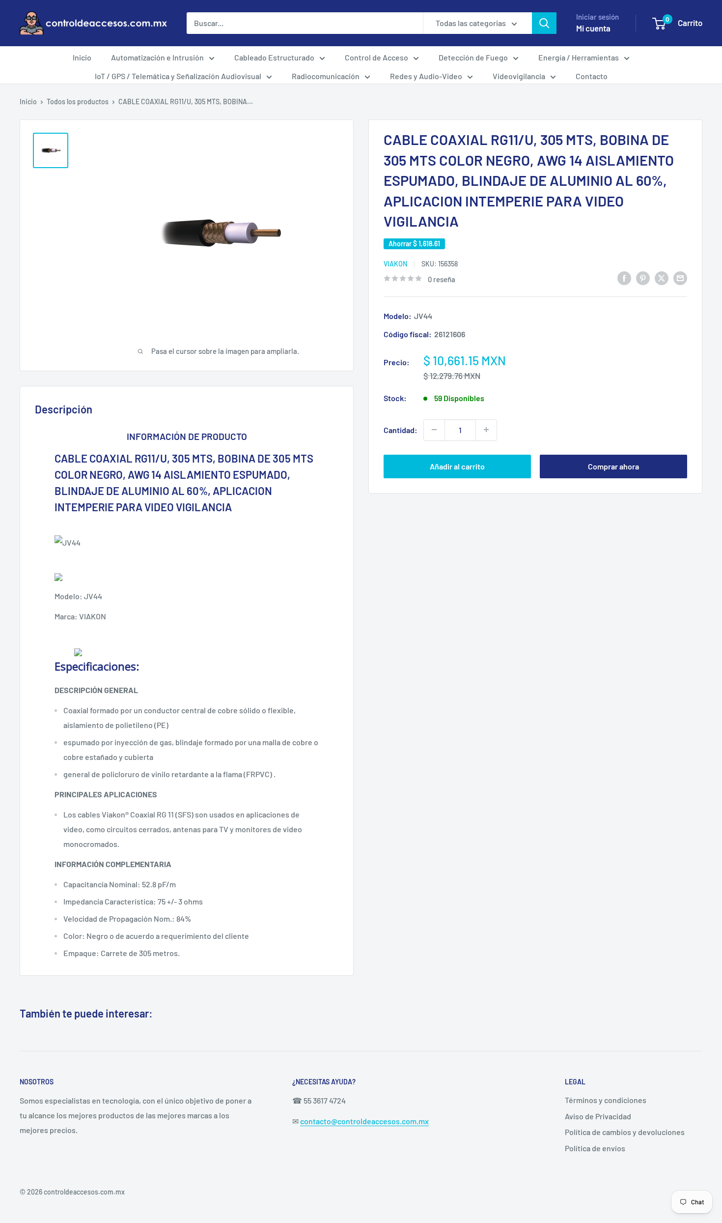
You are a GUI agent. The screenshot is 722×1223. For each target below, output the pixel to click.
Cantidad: (400, 429)
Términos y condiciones (605, 1100)
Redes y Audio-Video (426, 76)
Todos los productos (78, 101)
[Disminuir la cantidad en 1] (434, 429)
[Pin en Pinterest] (643, 277)
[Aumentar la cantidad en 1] (486, 429)
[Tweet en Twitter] (661, 277)
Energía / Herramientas (578, 57)
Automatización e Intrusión (157, 57)
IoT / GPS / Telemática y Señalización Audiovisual (178, 76)
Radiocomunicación (326, 76)
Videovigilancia (519, 76)
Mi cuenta (593, 28)
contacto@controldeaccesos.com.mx (364, 1121)
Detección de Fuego (473, 57)
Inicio (82, 57)
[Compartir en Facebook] (624, 277)
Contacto (592, 76)
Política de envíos (595, 1148)
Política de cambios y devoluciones (625, 1131)
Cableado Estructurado (274, 57)
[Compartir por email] (680, 277)
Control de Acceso (376, 57)
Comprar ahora (613, 465)
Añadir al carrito (457, 465)
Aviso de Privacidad (598, 1116)
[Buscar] (544, 23)
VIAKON (395, 263)
